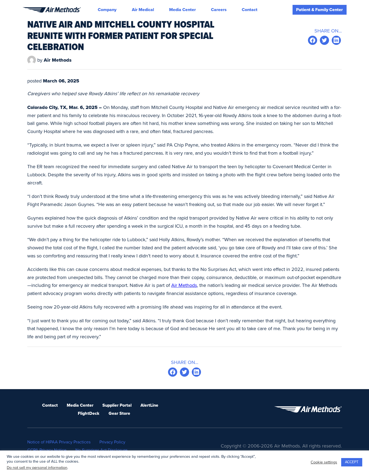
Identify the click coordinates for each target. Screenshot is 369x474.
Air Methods (184, 285)
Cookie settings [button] (324, 462)
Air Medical (143, 9)
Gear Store (119, 413)
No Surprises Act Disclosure (101, 450)
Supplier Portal (117, 405)
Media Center (182, 9)
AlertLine (149, 405)
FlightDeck (88, 413)
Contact (249, 9)
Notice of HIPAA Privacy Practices (58, 442)
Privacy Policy (112, 442)
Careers (219, 9)
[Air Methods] (51, 10)
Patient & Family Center (319, 9)
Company (107, 9)
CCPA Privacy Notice (46, 450)
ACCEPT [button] (351, 462)
